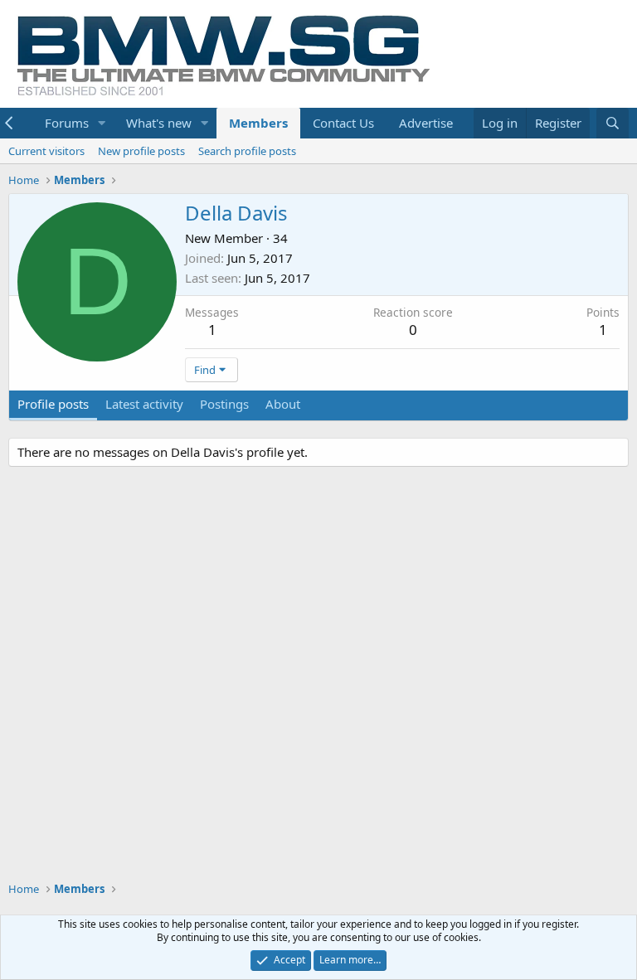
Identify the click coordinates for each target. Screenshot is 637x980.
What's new (159, 122)
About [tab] (282, 403)
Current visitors (46, 150)
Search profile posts (247, 150)
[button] (102, 123)
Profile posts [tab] (53, 403)
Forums (67, 122)
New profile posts (141, 150)
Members (258, 122)
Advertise (426, 122)
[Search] (612, 123)
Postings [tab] (224, 403)
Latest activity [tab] (144, 403)
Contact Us (343, 122)
